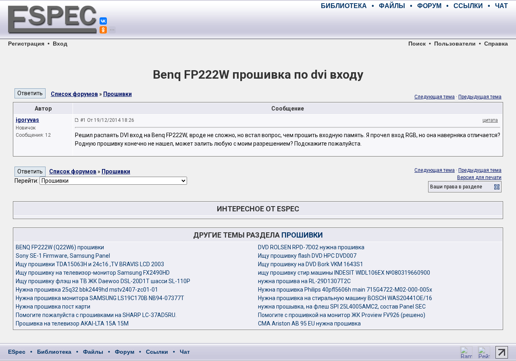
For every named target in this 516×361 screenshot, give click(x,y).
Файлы (93, 351)
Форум (124, 351)
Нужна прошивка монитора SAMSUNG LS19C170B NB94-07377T (100, 298)
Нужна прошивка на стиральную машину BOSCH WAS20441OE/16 (345, 298)
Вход (60, 43)
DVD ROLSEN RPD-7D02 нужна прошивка (311, 247)
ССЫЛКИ (468, 5)
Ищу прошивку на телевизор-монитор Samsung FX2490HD (93, 272)
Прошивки (117, 94)
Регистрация (26, 43)
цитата (490, 120)
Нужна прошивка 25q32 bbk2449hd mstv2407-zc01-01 (87, 289)
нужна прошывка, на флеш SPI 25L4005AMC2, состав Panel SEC (342, 306)
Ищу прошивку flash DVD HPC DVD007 (307, 255)
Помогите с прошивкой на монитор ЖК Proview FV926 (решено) (341, 315)
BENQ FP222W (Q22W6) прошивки (60, 247)
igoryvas (27, 120)
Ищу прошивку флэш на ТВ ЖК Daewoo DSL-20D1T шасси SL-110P (103, 281)
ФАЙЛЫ (392, 5)
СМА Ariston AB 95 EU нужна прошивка (309, 323)
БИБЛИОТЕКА (344, 5)
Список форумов (74, 94)
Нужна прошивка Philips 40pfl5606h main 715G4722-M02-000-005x (345, 289)
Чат (185, 351)
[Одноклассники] (103, 29)
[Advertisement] (413, 24)
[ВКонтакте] (103, 21)
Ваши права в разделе (456, 187)
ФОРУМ (429, 5)
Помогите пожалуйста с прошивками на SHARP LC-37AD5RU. (96, 315)
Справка (496, 43)
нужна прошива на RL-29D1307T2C (304, 281)
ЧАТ (501, 5)
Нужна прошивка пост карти (53, 306)
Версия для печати (479, 177)
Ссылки (157, 351)
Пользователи (455, 43)
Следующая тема (434, 97)
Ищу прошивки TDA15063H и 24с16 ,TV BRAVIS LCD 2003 (90, 264)
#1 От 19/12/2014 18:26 (107, 120)
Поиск (417, 43)
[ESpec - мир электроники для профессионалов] (52, 38)
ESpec (16, 351)
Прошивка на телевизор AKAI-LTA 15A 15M (72, 323)
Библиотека (54, 351)
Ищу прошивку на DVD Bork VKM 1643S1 (310, 264)
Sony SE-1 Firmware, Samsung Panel (63, 255)
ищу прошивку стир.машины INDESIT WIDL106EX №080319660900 (344, 272)
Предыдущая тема (479, 97)
